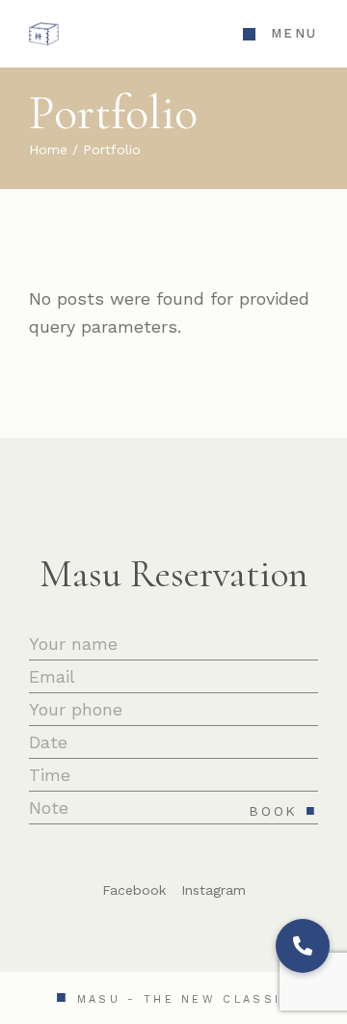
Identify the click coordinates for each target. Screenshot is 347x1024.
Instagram (213, 890)
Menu (294, 33)
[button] (303, 946)
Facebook (134, 890)
